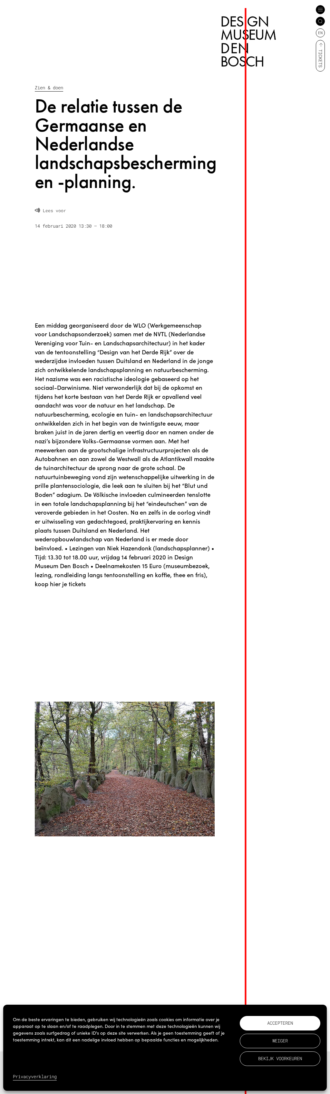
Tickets (320, 58)
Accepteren (280, 1023)
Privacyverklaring (35, 1076)
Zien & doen (49, 87)
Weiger (280, 1041)
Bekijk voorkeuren (280, 1058)
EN (320, 32)
